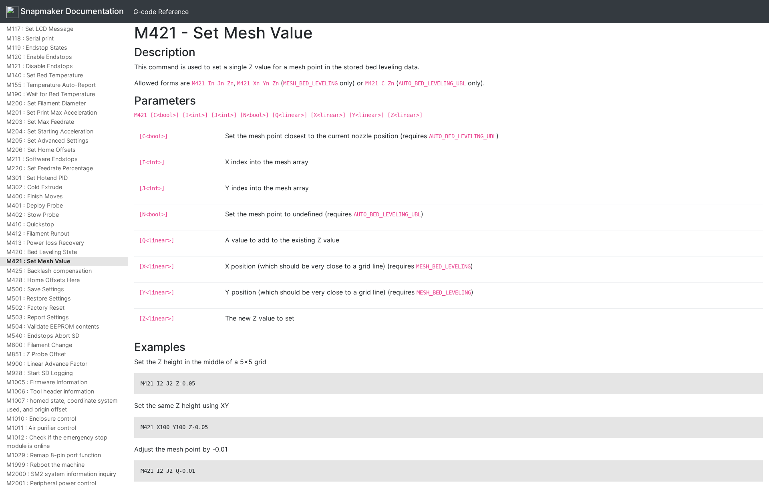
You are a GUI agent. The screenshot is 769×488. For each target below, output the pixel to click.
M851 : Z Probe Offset (36, 354)
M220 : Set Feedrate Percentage (49, 168)
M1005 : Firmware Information (46, 382)
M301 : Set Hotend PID (37, 177)
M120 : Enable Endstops (39, 56)
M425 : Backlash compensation (49, 270)
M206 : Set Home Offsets (41, 149)
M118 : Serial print (30, 38)
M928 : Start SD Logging (39, 372)
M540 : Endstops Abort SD (42, 335)
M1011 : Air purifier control (41, 427)
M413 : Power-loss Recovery (45, 242)
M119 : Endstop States (36, 47)
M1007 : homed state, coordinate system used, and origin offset (62, 405)
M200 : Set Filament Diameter (46, 103)
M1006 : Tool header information (50, 391)
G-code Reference (161, 12)
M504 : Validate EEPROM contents (52, 326)
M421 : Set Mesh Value (38, 261)
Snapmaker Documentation (71, 11)
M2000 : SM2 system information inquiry (61, 473)
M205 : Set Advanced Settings (47, 140)
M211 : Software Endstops (42, 158)
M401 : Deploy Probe (34, 205)
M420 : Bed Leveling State (41, 251)
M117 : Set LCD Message (39, 28)
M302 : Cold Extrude (34, 187)
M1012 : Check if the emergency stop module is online (56, 442)
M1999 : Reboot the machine (45, 464)
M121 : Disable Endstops (39, 66)
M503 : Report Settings (37, 317)
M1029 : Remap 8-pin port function (53, 455)
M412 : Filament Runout (37, 233)
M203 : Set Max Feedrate (40, 121)
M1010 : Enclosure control (41, 418)
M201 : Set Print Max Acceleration (51, 112)
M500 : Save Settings (35, 289)
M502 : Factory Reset (35, 307)
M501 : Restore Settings (38, 298)
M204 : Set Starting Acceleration (49, 131)
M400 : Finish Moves (34, 196)
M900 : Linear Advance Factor (46, 363)
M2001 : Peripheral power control (51, 483)
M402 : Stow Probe (32, 214)
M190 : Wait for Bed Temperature (50, 94)
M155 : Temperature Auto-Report (51, 84)
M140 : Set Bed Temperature (44, 75)
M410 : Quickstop (30, 224)
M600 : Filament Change (39, 344)
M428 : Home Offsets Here (43, 279)
